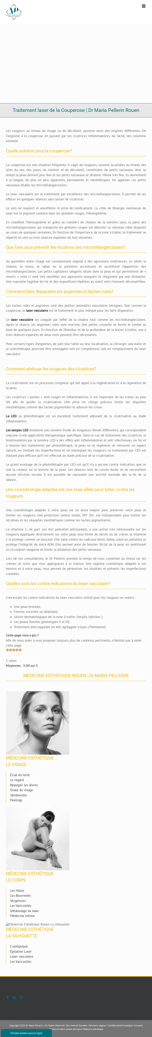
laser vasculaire (37, 310)
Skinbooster (18, 795)
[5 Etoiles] (20, 649)
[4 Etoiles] (17, 649)
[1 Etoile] (7, 649)
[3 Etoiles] (13, 649)
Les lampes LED (17, 430)
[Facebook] (8, 997)
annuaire (77, 1028)
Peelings (16, 800)
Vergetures (18, 901)
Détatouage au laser (24, 911)
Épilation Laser (21, 951)
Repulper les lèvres (24, 785)
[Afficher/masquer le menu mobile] (144, 6)
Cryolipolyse (19, 946)
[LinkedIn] (14, 997)
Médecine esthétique (93, 1028)
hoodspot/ (128, 1025)
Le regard (17, 780)
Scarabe (83, 1025)
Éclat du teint (20, 775)
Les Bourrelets (20, 895)
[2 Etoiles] (10, 649)
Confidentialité (115, 1025)
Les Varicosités (20, 905)
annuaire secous (64, 1028)
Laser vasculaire (21, 956)
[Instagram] (21, 997)
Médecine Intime (22, 916)
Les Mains (17, 890)
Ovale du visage (21, 790)
